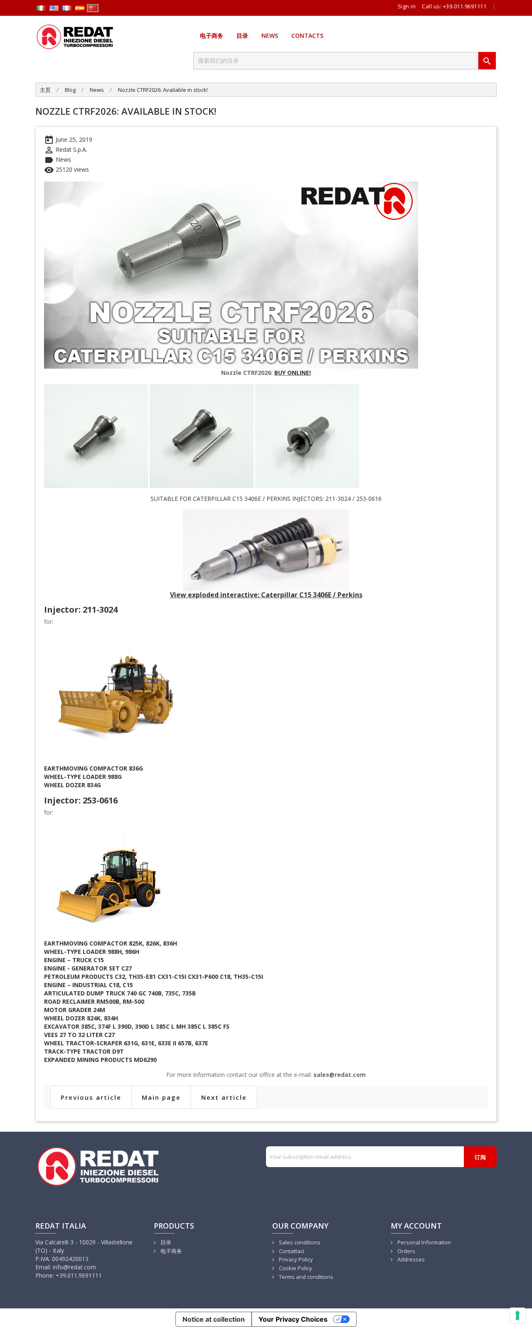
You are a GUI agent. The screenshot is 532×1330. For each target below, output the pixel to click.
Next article (224, 1097)
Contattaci (291, 1251)
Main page (161, 1097)
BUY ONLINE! (292, 373)
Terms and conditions (305, 1277)
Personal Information (423, 1242)
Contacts (307, 35)
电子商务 (211, 35)
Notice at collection (213, 1319)
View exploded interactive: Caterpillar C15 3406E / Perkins (266, 594)
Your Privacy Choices (293, 1319)
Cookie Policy (295, 1268)
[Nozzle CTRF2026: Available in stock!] (231, 274)
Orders (405, 1251)
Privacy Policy (295, 1259)
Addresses (410, 1259)
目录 (242, 35)
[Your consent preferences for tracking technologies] (517, 1315)
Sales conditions (299, 1242)
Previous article (91, 1097)
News (269, 35)
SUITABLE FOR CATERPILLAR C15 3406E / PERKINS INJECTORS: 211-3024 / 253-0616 (266, 498)
